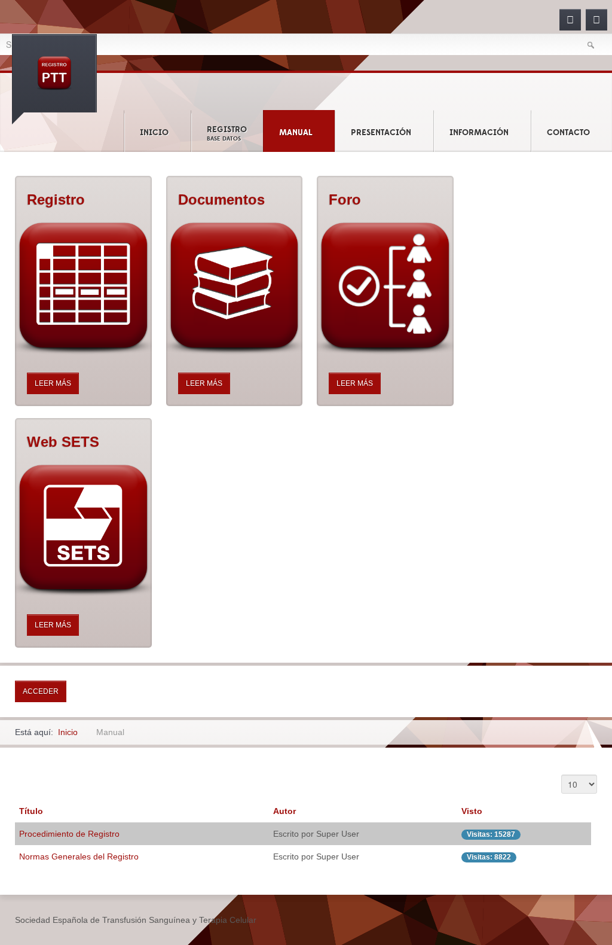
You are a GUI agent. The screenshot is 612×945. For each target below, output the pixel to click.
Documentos (221, 199)
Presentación (381, 132)
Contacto (568, 132)
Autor (284, 811)
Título (31, 811)
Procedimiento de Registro (69, 834)
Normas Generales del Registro (79, 856)
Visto (471, 811)
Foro (345, 199)
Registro (227, 133)
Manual (296, 132)
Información (479, 132)
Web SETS (63, 442)
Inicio (154, 132)
